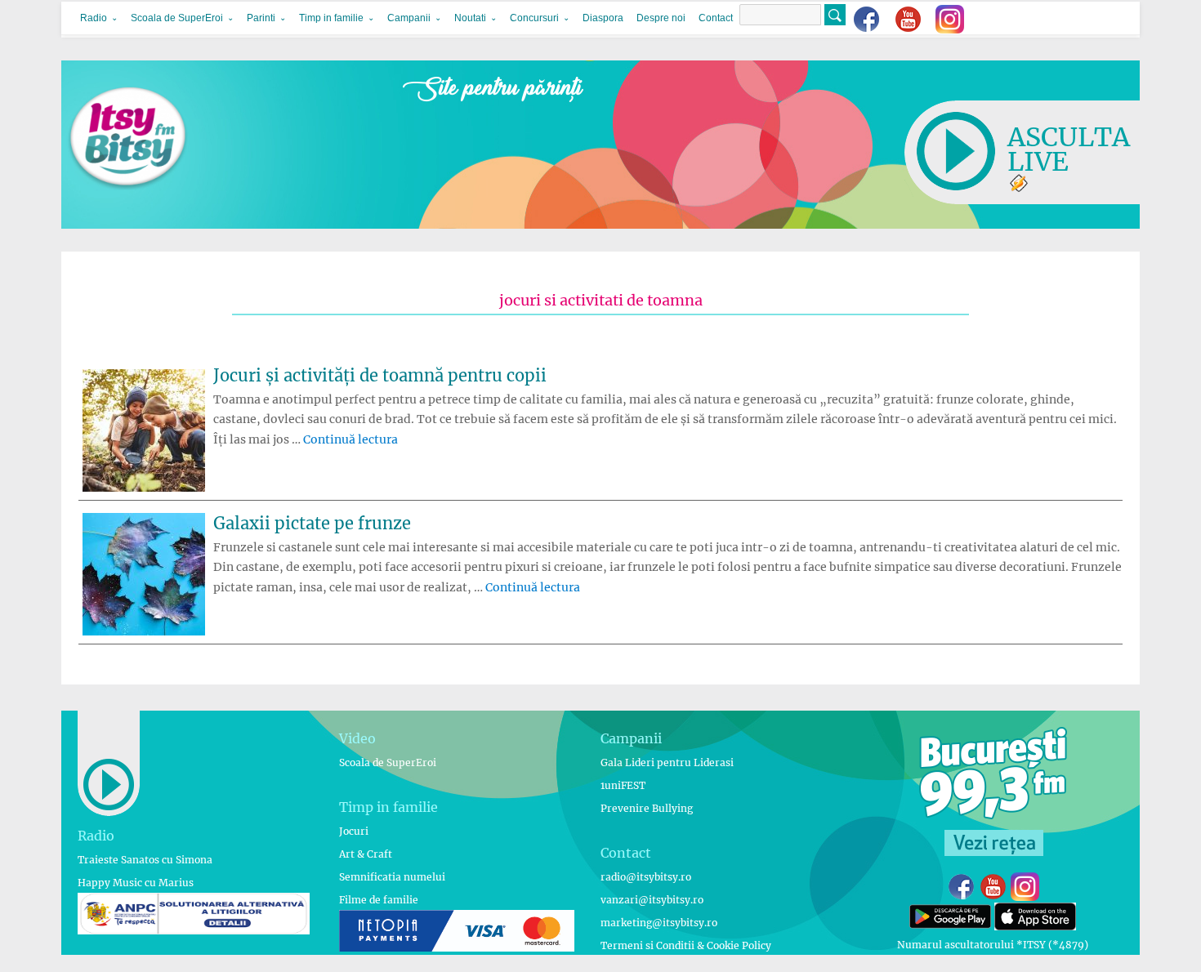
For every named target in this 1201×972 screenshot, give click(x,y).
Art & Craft (365, 854)
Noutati (470, 18)
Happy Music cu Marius (136, 882)
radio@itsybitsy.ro (645, 877)
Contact (716, 18)
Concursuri (534, 18)
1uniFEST (622, 785)
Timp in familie (331, 18)
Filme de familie (378, 900)
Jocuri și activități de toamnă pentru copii (380, 375)
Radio (93, 18)
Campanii (409, 18)
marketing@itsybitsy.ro (658, 922)
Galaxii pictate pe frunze (312, 523)
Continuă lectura (350, 439)
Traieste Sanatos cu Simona (145, 860)
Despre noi (660, 18)
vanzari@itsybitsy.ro (651, 900)
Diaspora (603, 18)
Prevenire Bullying (646, 808)
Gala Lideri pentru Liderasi (667, 762)
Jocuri (353, 831)
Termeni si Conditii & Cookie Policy (685, 945)
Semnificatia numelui (392, 877)
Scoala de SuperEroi (177, 18)
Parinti (261, 18)
